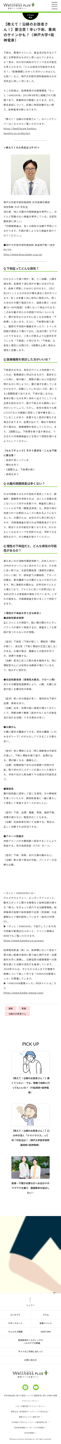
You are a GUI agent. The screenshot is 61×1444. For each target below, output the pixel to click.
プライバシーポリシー (30, 1401)
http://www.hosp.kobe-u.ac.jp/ (23, 254)
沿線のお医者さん (17, 1013)
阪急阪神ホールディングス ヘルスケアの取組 (30, 1341)
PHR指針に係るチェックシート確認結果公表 (29, 1422)
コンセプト (15, 1314)
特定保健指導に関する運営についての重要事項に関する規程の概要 (30, 1395)
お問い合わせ (30, 1359)
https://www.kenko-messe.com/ (24, 992)
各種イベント (46, 1323)
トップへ (30, 1305)
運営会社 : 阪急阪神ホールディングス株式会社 (29, 1411)
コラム (46, 1314)
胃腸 (24, 1008)
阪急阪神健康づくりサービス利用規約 (29, 1427)
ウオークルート (15, 1323)
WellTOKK (46, 1331)
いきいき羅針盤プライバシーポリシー (30, 1406)
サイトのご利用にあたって (30, 1351)
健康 (11, 1008)
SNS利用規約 (29, 1433)
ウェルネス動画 (15, 1331)
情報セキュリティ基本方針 (29, 1417)
